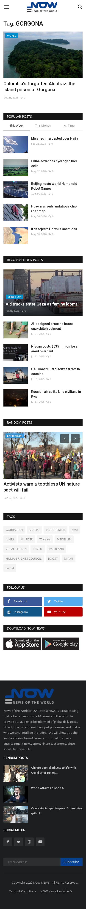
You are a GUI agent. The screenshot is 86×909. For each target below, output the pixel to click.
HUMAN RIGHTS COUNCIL (24, 558)
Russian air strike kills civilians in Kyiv (56, 394)
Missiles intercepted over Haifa (54, 138)
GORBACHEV (14, 530)
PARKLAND (56, 549)
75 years (44, 539)
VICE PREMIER (55, 530)
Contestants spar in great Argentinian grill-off (56, 811)
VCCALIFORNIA (16, 549)
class (75, 530)
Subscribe (71, 862)
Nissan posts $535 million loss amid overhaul (54, 349)
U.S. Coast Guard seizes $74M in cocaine (55, 371)
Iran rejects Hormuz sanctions (54, 229)
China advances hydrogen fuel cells (54, 163)
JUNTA (10, 539)
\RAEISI (34, 530)
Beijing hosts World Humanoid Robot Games (54, 186)
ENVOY (37, 549)
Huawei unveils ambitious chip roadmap (54, 209)
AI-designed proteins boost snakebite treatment (52, 326)
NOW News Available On (57, 891)
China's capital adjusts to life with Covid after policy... (53, 770)
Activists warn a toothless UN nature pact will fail (41, 487)
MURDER (27, 539)
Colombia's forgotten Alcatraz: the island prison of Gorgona (39, 86)
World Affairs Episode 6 (47, 788)
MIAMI (68, 558)
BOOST (53, 558)
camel (10, 568)
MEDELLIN (64, 539)
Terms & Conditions (22, 891)
